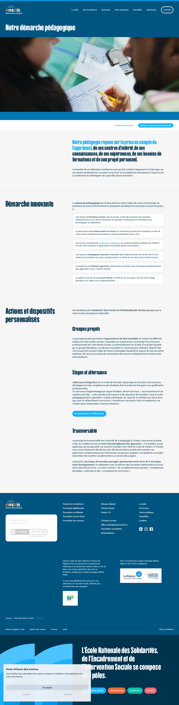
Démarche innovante (124, 125)
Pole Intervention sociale (23, 618)
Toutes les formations (73, 504)
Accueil (8, 618)
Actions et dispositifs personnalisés (155, 125)
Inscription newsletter (111, 529)
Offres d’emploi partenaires (114, 524)
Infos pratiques (121, 9)
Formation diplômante (73, 508)
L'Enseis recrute (108, 520)
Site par (166, 629)
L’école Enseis (107, 508)
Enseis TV (106, 512)
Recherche (135, 690)
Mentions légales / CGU (15, 629)
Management (116, 690)
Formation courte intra (74, 516)
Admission (151, 9)
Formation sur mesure (73, 520)
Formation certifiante (73, 512)
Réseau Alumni (108, 504)
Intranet (54, 629)
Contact (167, 9)
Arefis (65, 629)
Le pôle (74, 9)
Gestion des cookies (37, 629)
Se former (106, 9)
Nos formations (90, 9)
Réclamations (107, 533)
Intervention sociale (94, 690)
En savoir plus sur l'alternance (89, 413)
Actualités (137, 9)
